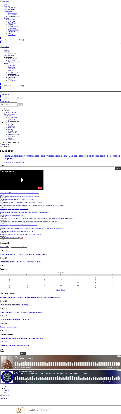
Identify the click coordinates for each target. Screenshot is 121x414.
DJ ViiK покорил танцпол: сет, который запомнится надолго (19, 196)
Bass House (11, 19)
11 (9, 282)
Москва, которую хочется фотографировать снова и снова (18, 225)
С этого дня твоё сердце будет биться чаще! (14, 345)
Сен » (63, 290)
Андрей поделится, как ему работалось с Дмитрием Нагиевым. (21, 338)
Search (21, 40)
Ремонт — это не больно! (8, 327)
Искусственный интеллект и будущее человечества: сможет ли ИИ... (23, 254)
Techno (10, 33)
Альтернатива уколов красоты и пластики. (15, 319)
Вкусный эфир (12, 13)
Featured (10, 24)
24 (112, 285)
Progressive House (13, 30)
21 (61, 285)
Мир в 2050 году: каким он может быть (13, 247)
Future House (12, 28)
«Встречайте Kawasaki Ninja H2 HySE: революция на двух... (20, 261)
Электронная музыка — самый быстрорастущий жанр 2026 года (21, 202)
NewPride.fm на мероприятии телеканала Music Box (16, 231)
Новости (7, 6)
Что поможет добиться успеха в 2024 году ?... (15, 304)
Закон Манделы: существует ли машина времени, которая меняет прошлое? (24, 212)
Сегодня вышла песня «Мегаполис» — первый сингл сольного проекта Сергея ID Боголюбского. (31, 228)
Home (2, 144)
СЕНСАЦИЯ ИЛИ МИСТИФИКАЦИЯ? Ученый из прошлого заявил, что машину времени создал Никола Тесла (37, 218)
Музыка (6, 18)
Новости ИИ (12, 7)
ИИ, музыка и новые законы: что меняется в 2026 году (17, 199)
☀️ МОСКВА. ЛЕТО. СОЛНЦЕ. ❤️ (11, 238)
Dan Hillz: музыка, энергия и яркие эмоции (14, 209)
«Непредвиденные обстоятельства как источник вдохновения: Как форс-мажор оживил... (30, 297)
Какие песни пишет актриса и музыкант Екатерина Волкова (21, 312)
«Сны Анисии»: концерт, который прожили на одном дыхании (20, 234)
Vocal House (12, 35)
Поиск (2, 165)
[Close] (0, 42)
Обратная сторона (13, 16)
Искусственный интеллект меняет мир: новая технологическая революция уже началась (28, 221)
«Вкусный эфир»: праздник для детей (12, 215)
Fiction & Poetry (13, 26)
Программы (8, 11)
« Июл (58, 290)
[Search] (0, 38)
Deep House (11, 21)
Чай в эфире (12, 14)
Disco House (12, 23)
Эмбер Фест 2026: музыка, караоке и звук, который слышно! (19, 193)
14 (61, 282)
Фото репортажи (9, 9)
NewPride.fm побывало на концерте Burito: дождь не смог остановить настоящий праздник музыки (32, 205)
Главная (6, 4)
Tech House (11, 31)
